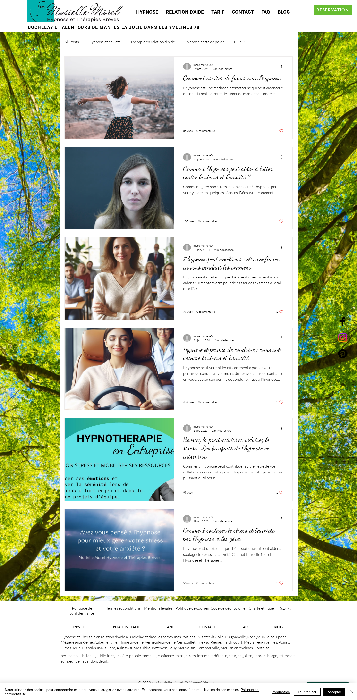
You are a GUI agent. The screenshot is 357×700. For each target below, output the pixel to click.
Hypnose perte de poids (204, 41)
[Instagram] (342, 338)
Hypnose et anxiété (105, 41)
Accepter (334, 691)
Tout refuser (307, 691)
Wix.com (208, 682)
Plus (237, 41)
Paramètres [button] (281, 691)
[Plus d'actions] (283, 66)
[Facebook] (342, 322)
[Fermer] (351, 691)
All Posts (71, 41)
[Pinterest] (342, 354)
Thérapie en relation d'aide (152, 41)
